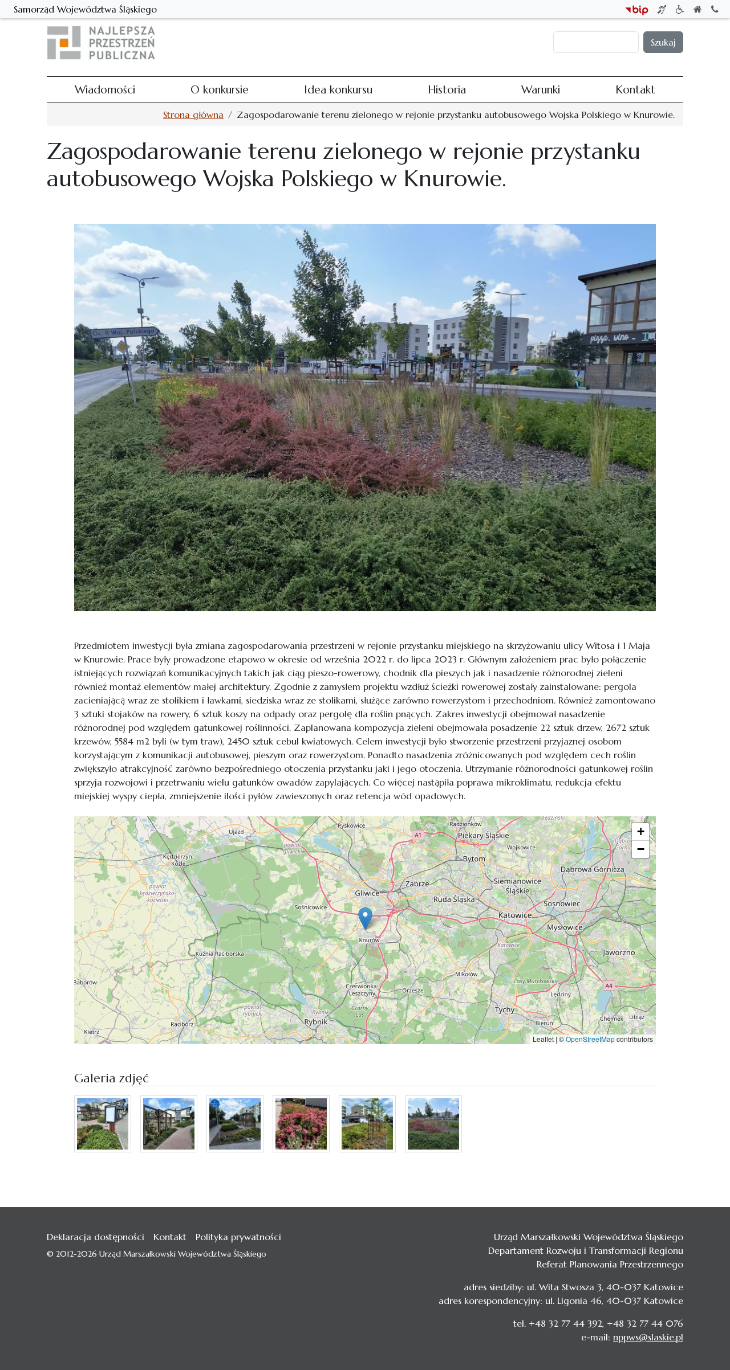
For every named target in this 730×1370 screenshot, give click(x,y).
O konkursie (288, 42)
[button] (365, 918)
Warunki (447, 42)
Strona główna (193, 114)
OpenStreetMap (590, 1039)
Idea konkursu (351, 42)
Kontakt (489, 42)
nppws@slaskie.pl (648, 1337)
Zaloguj (532, 42)
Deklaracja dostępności (95, 1236)
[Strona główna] (106, 43)
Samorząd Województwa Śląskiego (85, 9)
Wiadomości (227, 42)
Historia (405, 42)
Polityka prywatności (238, 1236)
